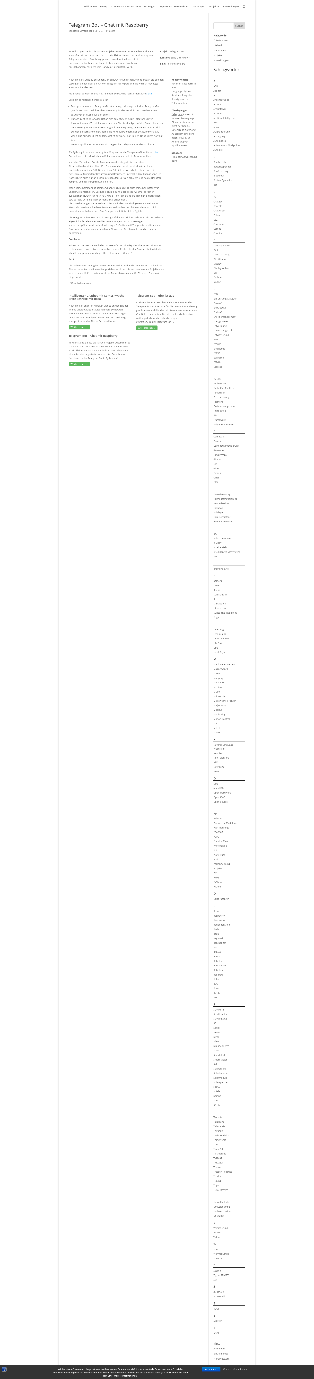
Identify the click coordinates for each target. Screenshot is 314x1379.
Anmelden (219, 1348)
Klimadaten (219, 603)
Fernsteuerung (221, 397)
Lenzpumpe (219, 633)
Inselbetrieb (220, 547)
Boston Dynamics (222, 180)
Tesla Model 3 (221, 1135)
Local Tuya (219, 652)
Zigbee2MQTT (221, 1275)
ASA (215, 122)
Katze (216, 585)
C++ (215, 197)
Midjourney (219, 705)
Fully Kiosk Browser (224, 424)
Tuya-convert (220, 1189)
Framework (219, 419)
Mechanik (218, 682)
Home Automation (223, 521)
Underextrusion (222, 1211)
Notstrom (218, 766)
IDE (215, 533)
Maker (216, 673)
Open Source (220, 801)
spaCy (216, 1086)
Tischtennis (219, 1153)
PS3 (215, 873)
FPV (215, 415)
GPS (215, 482)
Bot (215, 184)
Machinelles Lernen (224, 664)
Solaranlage (219, 1068)
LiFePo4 (217, 643)
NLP (215, 762)
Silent (216, 1041)
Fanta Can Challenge (224, 388)
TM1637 (217, 1158)
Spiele (216, 1091)
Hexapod (218, 508)
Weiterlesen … (79, 327)
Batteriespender (222, 166)
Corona (217, 228)
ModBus (217, 709)
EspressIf (218, 366)
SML (215, 1064)
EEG (215, 294)
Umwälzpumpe (221, 1206)
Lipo (215, 647)
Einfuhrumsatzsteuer (225, 298)
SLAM (216, 1050)
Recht (216, 929)
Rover (216, 988)
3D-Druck (218, 1291)
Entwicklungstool (222, 330)
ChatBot (217, 201)
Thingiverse (219, 1139)
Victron (217, 1232)
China (216, 215)
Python (217, 886)
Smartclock (219, 1055)
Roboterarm (220, 965)
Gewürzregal (220, 454)
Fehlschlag (219, 392)
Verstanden (211, 1369)
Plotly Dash (219, 854)
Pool (215, 859)
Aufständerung (221, 131)
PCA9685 (218, 832)
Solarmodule (220, 1077)
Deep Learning (221, 254)
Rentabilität (219, 942)
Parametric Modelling (225, 823)
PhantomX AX (220, 841)
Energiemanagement (224, 316)
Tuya (216, 1185)
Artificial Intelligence (224, 118)
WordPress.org (221, 1358)
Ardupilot (218, 113)
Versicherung (220, 1227)
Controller (218, 224)
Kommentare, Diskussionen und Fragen (133, 6)
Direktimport (220, 259)
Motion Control (221, 718)
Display (217, 263)
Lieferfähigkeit (221, 638)
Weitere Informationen (235, 1369)
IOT (215, 556)
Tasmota (217, 1117)
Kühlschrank (220, 594)
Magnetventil (220, 668)
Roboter (217, 961)
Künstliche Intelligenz (225, 612)
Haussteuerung (221, 494)
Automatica (219, 140)
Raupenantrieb (221, 924)
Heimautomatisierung (225, 498)
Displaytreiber (221, 268)
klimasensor (220, 608)
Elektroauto (219, 307)
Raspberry (219, 915)
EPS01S (217, 344)
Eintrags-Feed (220, 1353)
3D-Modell (219, 1296)
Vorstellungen (231, 6)
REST (216, 947)
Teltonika (218, 1130)
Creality (217, 233)
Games (217, 441)
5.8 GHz (217, 1320)
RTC (215, 997)
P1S (215, 814)
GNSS (216, 477)
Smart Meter (220, 1059)
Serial (216, 1027)
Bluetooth (218, 175)
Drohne (217, 277)
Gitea (216, 468)
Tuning (217, 1180)
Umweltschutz (221, 1202)
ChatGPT (218, 206)
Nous (216, 771)
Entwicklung (220, 325)
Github (217, 473)
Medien (217, 687)
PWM (216, 877)
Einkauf (217, 303)
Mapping (218, 678)
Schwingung (220, 1018)
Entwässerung (221, 334)
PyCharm (218, 882)
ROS (215, 983)
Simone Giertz (221, 1045)
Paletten (217, 818)
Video (216, 1237)
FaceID (217, 379)
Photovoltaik (220, 845)
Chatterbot (219, 210)
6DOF (216, 1333)
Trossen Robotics (222, 1171)
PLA (215, 850)
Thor (215, 1144)
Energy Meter (220, 321)
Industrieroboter (222, 538)
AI (214, 95)
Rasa (216, 911)
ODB (215, 783)
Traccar (217, 1167)
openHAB (218, 788)
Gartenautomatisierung (226, 445)
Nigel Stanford (221, 757)
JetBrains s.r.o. (221, 568)
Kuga (216, 617)
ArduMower (219, 108)
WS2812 (217, 1258)
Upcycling (218, 1215)
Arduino (217, 104)
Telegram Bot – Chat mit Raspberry (93, 336)
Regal (216, 933)
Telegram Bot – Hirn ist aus (155, 296)
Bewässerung (220, 171)
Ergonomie (219, 348)
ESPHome (218, 357)
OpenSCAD (219, 797)
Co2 (215, 219)
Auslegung (219, 136)
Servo (216, 1032)
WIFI (215, 1249)
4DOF (216, 1308)
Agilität (217, 90)
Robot (216, 956)
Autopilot (218, 149)
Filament (218, 401)
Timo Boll (218, 1149)
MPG (215, 723)
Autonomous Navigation (226, 145)
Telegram (218, 1121)
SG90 (216, 1036)
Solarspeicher (220, 1082)
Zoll (215, 1279)
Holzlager (218, 512)
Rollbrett (218, 974)
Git (215, 463)
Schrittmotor (220, 1014)
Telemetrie (219, 1126)
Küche (216, 590)
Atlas (216, 127)
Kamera (217, 580)
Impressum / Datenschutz (174, 6)
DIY (215, 272)
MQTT (216, 727)
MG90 (216, 691)
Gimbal (217, 459)
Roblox (217, 951)
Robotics (218, 970)
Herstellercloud (221, 503)
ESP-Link (218, 362)
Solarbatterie (220, 1073)
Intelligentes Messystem (226, 551)
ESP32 (216, 353)
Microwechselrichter (224, 700)
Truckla (217, 1176)
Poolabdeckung (221, 863)
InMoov (217, 542)
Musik (216, 732)
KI (214, 599)
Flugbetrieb (219, 410)
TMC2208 (218, 1162)
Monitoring (219, 714)
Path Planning (221, 827)
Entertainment (221, 40)
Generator (219, 450)
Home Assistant (221, 516)
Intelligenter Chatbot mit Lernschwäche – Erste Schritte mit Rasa (98, 297)
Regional (218, 938)
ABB (215, 86)
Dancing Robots (222, 245)
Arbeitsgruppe (221, 99)
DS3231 (217, 281)
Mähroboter (220, 696)
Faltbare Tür (220, 383)
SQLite (216, 1105)
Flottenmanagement (224, 406)
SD (214, 1023)
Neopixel (218, 753)
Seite (149, 93)
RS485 (216, 992)
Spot (215, 1100)
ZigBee (217, 1270)
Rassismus (219, 920)
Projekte (214, 6)
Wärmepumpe (221, 1253)
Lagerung (218, 629)
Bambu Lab (219, 162)
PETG (216, 836)
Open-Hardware (222, 792)
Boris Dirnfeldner (82, 30)
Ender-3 (217, 312)
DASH (216, 250)
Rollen (216, 979)
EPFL (215, 339)
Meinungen (198, 6)
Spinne (217, 1095)
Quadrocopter (221, 898)
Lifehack (217, 45)
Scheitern (218, 1009)
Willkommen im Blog (95, 6)
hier (156, 152)
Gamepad (218, 436)
